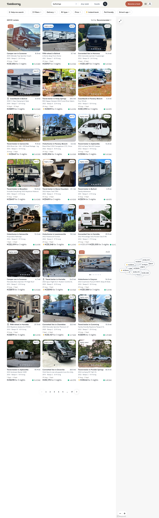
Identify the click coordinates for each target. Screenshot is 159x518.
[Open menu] (148, 4)
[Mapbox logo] (121, 516)
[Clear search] (76, 4)
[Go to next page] (76, 392)
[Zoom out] (120, 513)
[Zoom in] (124, 513)
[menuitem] (37, 12)
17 (72, 392)
